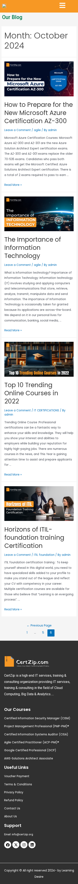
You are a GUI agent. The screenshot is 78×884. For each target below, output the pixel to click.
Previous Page (39, 625)
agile (37, 130)
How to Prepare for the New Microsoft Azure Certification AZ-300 (38, 112)
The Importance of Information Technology (32, 247)
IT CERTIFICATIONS (46, 410)
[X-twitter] (15, 844)
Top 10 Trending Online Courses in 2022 (31, 393)
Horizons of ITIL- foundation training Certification (34, 537)
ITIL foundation (44, 555)
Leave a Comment (17, 130)
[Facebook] (7, 844)
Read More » (13, 185)
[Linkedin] (32, 844)
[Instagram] (23, 844)
